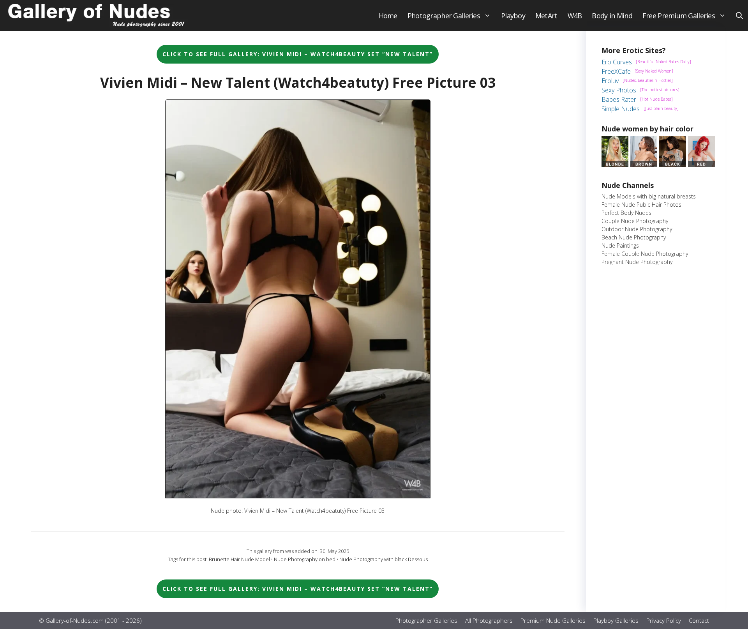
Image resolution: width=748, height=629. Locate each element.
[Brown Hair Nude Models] (643, 164)
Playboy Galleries (616, 620)
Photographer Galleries (444, 15)
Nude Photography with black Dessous (383, 559)
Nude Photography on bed (304, 559)
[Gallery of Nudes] (97, 15)
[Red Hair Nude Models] (701, 164)
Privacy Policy (663, 620)
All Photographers (489, 620)
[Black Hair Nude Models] (672, 164)
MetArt (546, 15)
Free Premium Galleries (678, 15)
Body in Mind (612, 15)
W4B (575, 15)
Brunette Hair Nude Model (239, 559)
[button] (739, 15)
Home (388, 15)
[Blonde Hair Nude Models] (615, 164)
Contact (699, 620)
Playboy (513, 15)
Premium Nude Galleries (553, 620)
